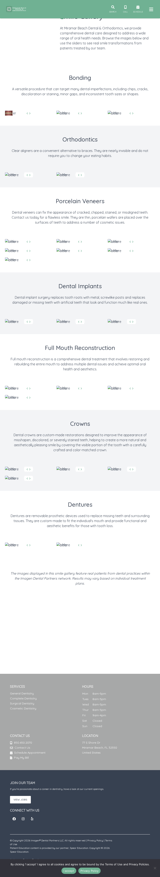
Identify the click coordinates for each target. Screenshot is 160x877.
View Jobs (20, 799)
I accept (69, 870)
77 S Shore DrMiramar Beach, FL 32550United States (99, 747)
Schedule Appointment (29, 752)
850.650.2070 (23, 742)
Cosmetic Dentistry (23, 708)
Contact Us (22, 747)
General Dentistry (22, 693)
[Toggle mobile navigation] (150, 9)
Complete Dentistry (23, 698)
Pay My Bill (21, 757)
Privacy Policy (95, 840)
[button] (14, 819)
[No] (155, 868)
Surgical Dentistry (22, 703)
